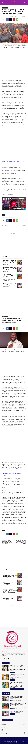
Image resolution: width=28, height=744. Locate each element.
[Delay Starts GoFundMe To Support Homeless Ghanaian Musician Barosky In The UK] (19, 262)
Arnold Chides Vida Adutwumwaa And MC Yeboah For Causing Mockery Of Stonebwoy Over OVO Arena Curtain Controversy (10, 277)
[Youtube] (9, 659)
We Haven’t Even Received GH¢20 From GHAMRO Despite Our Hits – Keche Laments (21, 228)
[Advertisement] (14, 64)
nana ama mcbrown (17, 214)
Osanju (4, 216)
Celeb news (5, 7)
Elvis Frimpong (9, 214)
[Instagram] (5, 659)
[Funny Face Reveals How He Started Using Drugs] (19, 285)
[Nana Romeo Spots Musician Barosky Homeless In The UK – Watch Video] (19, 269)
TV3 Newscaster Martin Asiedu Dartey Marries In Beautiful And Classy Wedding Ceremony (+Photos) (17, 676)
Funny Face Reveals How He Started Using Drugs (9, 284)
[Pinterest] (14, 19)
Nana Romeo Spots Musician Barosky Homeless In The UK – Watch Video (10, 269)
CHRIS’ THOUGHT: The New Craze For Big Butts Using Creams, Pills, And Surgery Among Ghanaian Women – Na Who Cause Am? (18, 685)
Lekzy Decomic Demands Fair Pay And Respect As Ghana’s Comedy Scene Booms (7, 228)
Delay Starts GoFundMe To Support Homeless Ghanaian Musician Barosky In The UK (10, 262)
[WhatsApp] (17, 19)
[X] (10, 19)
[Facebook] (7, 19)
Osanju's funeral (10, 216)
